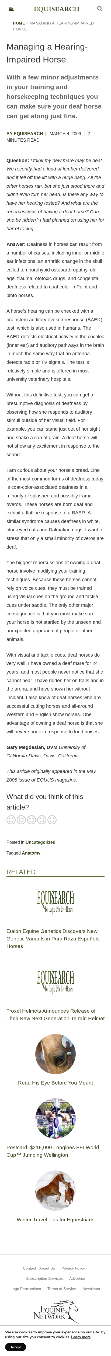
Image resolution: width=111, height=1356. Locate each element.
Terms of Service (61, 1289)
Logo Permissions (26, 1289)
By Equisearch (24, 133)
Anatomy (31, 853)
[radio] (11, 820)
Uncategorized (41, 842)
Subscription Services (44, 1278)
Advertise (77, 1278)
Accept (16, 1347)
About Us (47, 1268)
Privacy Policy (73, 1268)
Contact (29, 1268)
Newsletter (91, 1289)
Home (19, 23)
